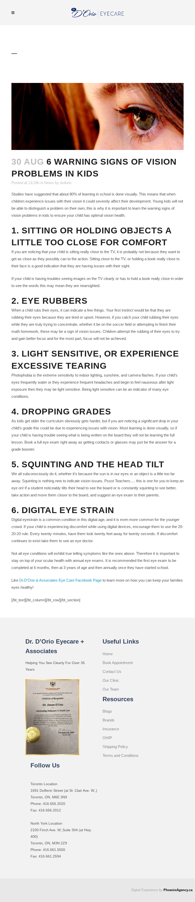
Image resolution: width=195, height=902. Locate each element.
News (49, 183)
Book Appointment (118, 663)
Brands (109, 720)
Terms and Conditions (121, 755)
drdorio (65, 183)
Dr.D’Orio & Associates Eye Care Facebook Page (60, 580)
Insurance (111, 729)
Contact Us (112, 671)
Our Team (111, 689)
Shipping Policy (115, 746)
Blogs (107, 711)
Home (108, 654)
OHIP (107, 738)
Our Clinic (111, 680)
